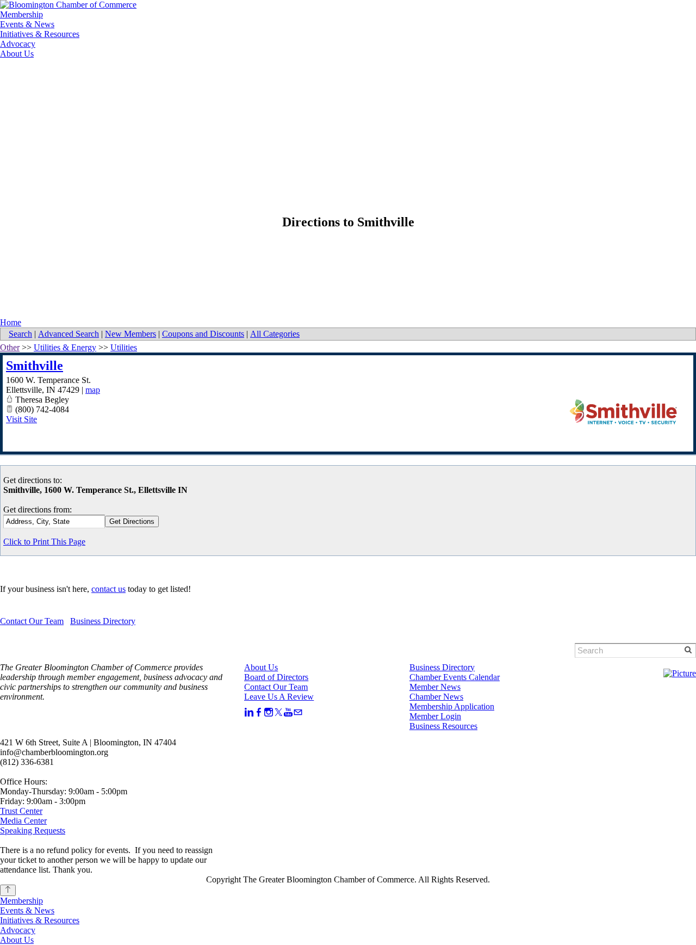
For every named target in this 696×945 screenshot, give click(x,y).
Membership (21, 14)
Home (10, 322)
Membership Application (451, 706)
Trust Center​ (21, 811)
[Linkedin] (249, 712)
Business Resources (443, 726)
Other (10, 347)
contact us (108, 589)
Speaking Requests (32, 830)
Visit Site (21, 419)
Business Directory (102, 621)
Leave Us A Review (279, 696)
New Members (130, 333)
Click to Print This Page (44, 541)
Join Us (142, 77)
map (92, 389)
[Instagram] (268, 712)
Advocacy (17, 43)
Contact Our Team (32, 621)
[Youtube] (288, 712)
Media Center (23, 820)
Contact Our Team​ (276, 686)
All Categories (275, 333)
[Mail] (298, 712)
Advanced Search (68, 333)
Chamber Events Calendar (454, 677)
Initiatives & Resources (39, 34)
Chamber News (436, 696)
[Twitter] (278, 712)
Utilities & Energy (65, 347)
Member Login (81, 77)
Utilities (123, 347)
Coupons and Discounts (203, 333)
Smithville (34, 366)
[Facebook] (258, 712)
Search (20, 333)
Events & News (27, 24)
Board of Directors (276, 677)
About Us (17, 53)
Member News (435, 686)
